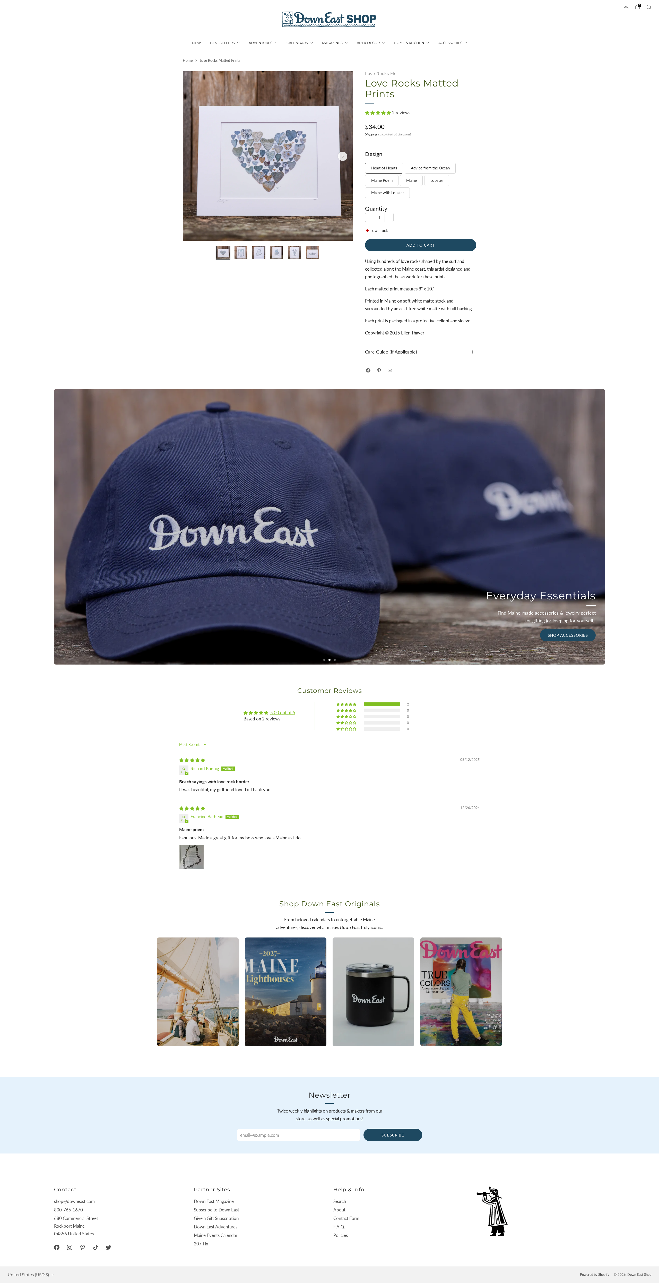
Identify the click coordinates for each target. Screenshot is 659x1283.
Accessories (450, 43)
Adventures (260, 43)
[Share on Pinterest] (379, 370)
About (339, 1209)
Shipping (371, 134)
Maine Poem (382, 180)
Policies (340, 1235)
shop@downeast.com (74, 1201)
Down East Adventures (215, 1226)
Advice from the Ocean (430, 168)
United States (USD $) (28, 1274)
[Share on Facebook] (368, 370)
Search (339, 1201)
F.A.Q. (339, 1226)
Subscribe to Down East (216, 1209)
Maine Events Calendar (215, 1235)
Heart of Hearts (384, 168)
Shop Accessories (568, 635)
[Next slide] (342, 156)
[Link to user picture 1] (191, 857)
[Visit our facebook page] (56, 1247)
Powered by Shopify (594, 1274)
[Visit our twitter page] (108, 1247)
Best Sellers (222, 43)
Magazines (332, 43)
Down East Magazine (214, 1201)
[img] (192, 760)
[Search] (648, 7)
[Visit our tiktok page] (95, 1247)
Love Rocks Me (381, 73)
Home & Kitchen (409, 43)
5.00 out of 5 (282, 712)
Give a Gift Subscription (216, 1218)
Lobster (436, 180)
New (196, 43)
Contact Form (346, 1218)
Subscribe (392, 1135)
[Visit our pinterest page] (82, 1247)
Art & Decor (368, 43)
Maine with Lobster (387, 192)
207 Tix (201, 1243)
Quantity (376, 208)
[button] (378, 112)
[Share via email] (390, 370)
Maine (411, 180)
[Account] (626, 7)
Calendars (297, 43)
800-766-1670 (68, 1209)
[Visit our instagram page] (69, 1247)
